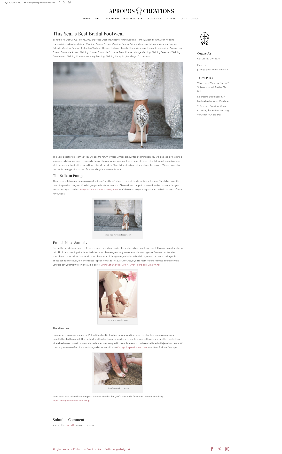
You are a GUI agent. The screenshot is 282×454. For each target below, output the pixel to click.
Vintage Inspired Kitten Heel (132, 347)
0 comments (144, 56)
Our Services (131, 18)
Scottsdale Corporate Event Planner (115, 52)
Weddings (131, 56)
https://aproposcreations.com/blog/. (71, 400)
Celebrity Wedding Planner (66, 47)
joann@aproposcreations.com (212, 69)
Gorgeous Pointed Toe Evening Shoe (99, 189)
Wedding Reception (115, 56)
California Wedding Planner (162, 43)
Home (86, 18)
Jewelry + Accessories (171, 47)
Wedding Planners (76, 56)
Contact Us (154, 18)
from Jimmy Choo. (151, 264)
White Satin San (109, 264)
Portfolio (112, 18)
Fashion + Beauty (119, 47)
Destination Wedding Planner (95, 47)
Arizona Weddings (139, 43)
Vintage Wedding (142, 52)
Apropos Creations (102, 39)
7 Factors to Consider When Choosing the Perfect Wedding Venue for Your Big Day (213, 110)
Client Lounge (190, 18)
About (98, 18)
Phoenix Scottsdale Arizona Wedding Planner (75, 52)
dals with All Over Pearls (129, 264)
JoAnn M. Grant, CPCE (66, 39)
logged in (70, 425)
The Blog (170, 18)
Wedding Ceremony (161, 52)
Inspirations (153, 47)
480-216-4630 (212, 58)
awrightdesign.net (121, 449)
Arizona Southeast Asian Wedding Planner (82, 43)
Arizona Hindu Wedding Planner (128, 39)
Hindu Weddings (137, 47)
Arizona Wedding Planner (116, 43)
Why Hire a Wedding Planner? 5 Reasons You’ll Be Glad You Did (213, 87)
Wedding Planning (95, 56)
